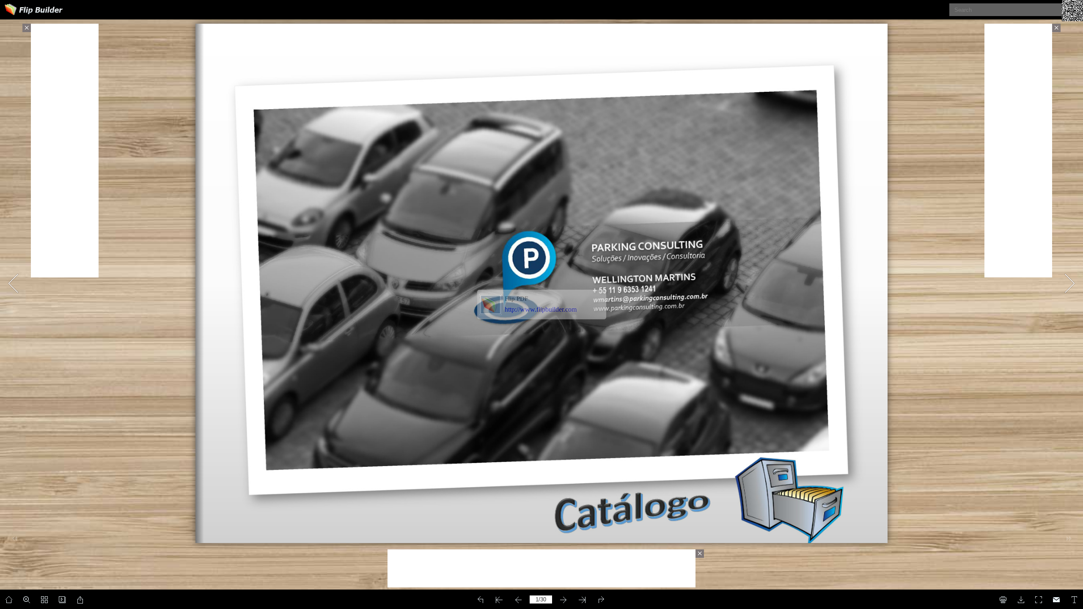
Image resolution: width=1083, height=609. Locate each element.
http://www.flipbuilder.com (541, 309)
